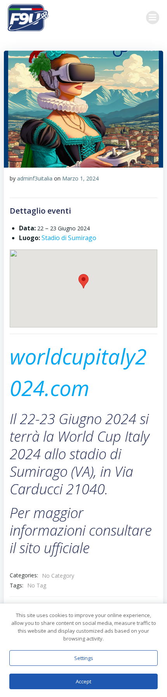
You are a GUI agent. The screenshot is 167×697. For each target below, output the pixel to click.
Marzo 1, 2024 (80, 178)
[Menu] (152, 17)
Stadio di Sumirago (69, 238)
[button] (83, 281)
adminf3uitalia (34, 178)
